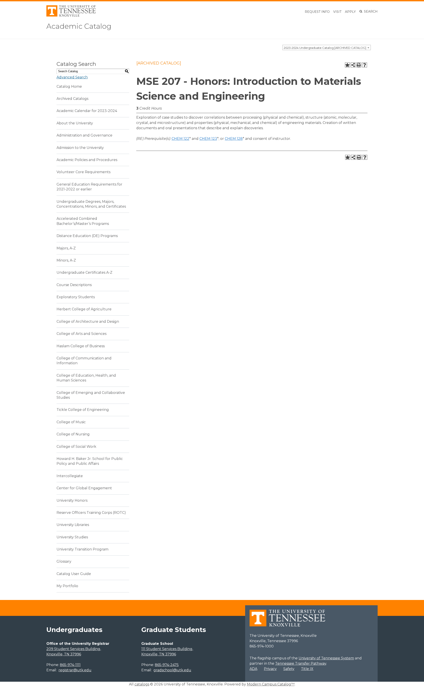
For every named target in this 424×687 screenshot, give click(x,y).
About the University (75, 123)
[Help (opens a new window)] (364, 65)
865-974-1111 (70, 665)
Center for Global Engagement (84, 488)
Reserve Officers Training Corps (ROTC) (91, 513)
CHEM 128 (234, 139)
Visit (337, 12)
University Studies (72, 537)
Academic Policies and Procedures (87, 160)
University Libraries (73, 525)
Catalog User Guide (74, 574)
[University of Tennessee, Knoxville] (71, 15)
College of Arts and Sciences (81, 334)
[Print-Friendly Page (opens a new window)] (358, 65)
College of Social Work (76, 446)
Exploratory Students (76, 297)
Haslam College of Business (81, 346)
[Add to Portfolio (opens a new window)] (347, 65)
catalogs (141, 684)
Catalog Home (69, 86)
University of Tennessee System (326, 658)
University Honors (72, 500)
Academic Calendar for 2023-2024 (87, 111)
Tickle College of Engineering (83, 410)
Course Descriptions (74, 285)
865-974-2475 (167, 665)
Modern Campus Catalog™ (271, 684)
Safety (288, 669)
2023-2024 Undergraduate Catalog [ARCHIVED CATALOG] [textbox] (325, 47)
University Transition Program (82, 549)
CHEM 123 (208, 139)
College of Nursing (73, 434)
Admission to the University (80, 148)
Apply (350, 12)
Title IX (307, 669)
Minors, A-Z (66, 260)
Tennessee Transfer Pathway (300, 663)
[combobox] (326, 47)
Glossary (64, 561)
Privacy (270, 669)
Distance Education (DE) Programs (87, 236)
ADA (253, 669)
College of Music (71, 422)
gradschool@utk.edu (172, 670)
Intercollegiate (70, 476)
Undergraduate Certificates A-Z (84, 272)
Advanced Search (72, 77)
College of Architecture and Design (88, 321)
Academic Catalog (78, 26)
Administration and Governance (84, 135)
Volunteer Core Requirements (83, 172)
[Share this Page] (353, 65)
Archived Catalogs (72, 99)
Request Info (317, 12)
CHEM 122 (180, 139)
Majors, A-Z (66, 248)
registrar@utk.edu (75, 670)
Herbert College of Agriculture (84, 309)
